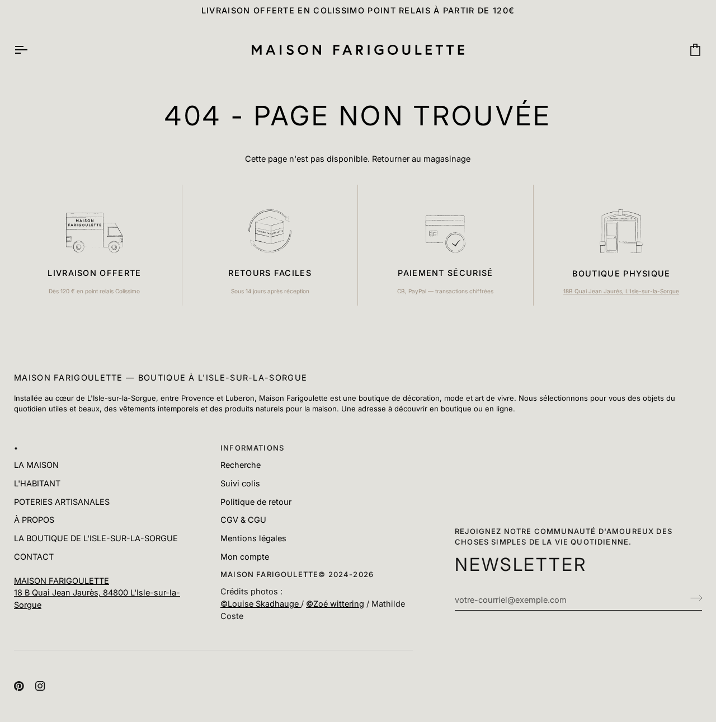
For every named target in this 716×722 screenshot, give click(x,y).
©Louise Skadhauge (260, 603)
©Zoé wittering (335, 603)
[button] (110, 572)
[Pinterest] (19, 686)
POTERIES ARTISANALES (62, 502)
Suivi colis (240, 483)
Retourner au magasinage (421, 158)
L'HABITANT (37, 483)
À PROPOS (34, 519)
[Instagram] (40, 686)
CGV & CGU (243, 519)
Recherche (240, 465)
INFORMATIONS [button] (252, 447)
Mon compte (244, 556)
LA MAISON (36, 465)
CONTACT (34, 556)
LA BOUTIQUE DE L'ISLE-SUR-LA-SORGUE (96, 538)
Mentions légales (253, 538)
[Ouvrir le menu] (31, 50)
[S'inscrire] (693, 598)
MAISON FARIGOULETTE (61, 580)
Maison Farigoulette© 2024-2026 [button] (297, 574)
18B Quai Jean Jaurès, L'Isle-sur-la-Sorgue (621, 291)
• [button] (16, 447)
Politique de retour (255, 502)
